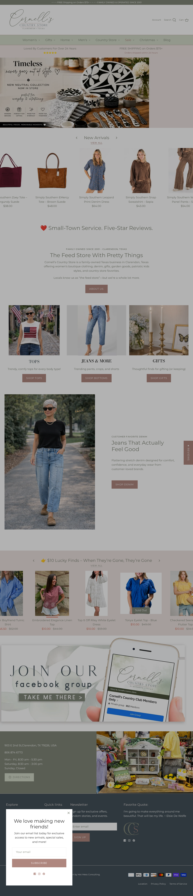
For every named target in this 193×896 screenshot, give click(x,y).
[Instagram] (39, 874)
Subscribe (39, 863)
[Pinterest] (44, 874)
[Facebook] (35, 874)
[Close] (68, 813)
